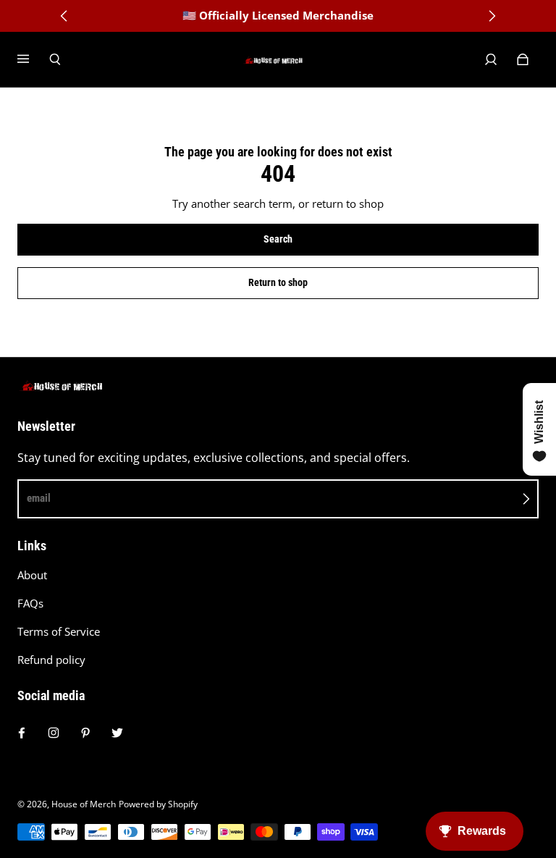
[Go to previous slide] (64, 16)
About (32, 575)
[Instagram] (54, 733)
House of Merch (83, 804)
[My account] (491, 59)
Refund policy (51, 660)
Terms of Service (58, 631)
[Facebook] (22, 733)
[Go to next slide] (491, 16)
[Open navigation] (33, 59)
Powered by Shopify (158, 804)
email (39, 498)
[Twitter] (117, 733)
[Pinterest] (85, 733)
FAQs (30, 603)
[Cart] (523, 59)
